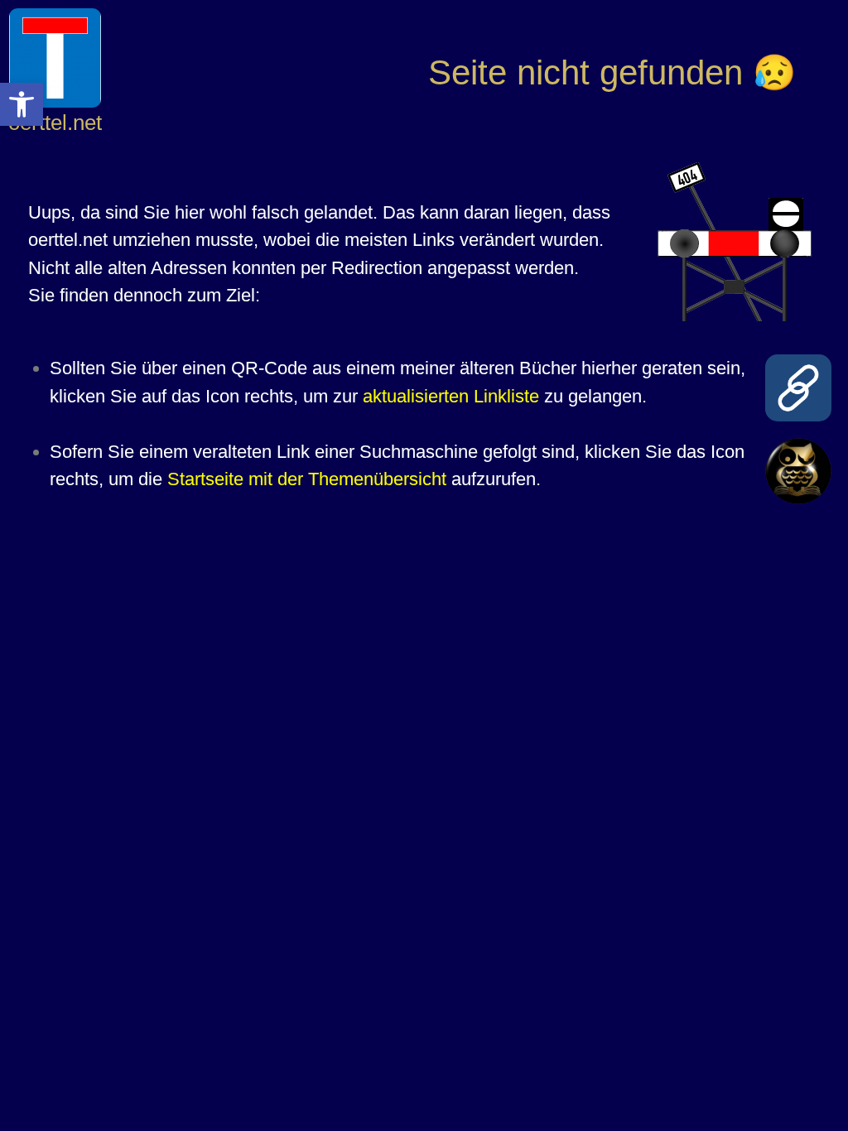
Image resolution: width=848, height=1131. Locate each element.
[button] (21, 104)
